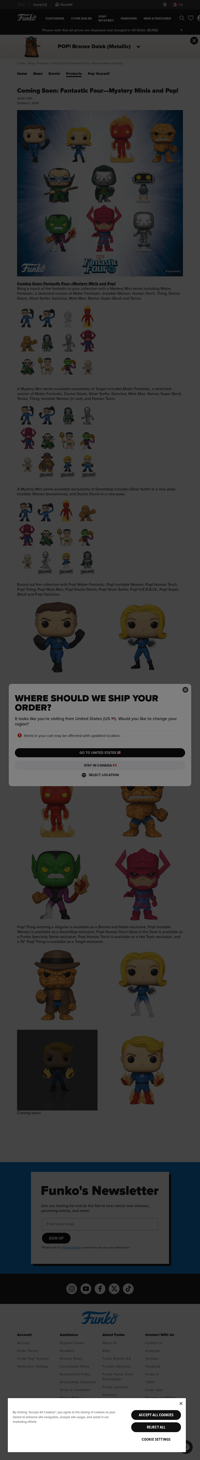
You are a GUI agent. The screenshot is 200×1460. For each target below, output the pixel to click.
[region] (97, 1425)
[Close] (181, 1403)
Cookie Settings (156, 1439)
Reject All (156, 1427)
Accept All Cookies (156, 1415)
